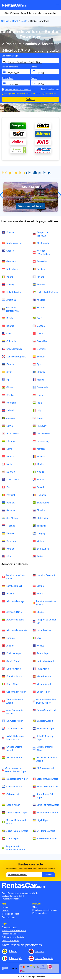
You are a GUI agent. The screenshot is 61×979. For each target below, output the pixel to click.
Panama (41, 479)
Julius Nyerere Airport (17, 830)
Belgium (41, 269)
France (40, 379)
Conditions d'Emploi (10, 940)
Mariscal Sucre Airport (17, 778)
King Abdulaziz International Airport (15, 848)
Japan (40, 418)
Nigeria (40, 471)
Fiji (7, 379)
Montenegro (43, 243)
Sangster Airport (45, 720)
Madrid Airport (44, 676)
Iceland (10, 410)
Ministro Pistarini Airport (45, 748)
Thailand (10, 525)
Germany (11, 261)
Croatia (10, 394)
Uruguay (41, 533)
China (40, 333)
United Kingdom (14, 292)
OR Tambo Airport (46, 830)
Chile (8, 333)
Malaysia (10, 471)
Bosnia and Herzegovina (12, 309)
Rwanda (10, 502)
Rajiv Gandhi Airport (47, 838)
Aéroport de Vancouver (42, 234)
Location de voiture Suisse (15, 577)
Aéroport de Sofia (15, 619)
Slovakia (41, 510)
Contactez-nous (8, 917)
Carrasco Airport (14, 786)
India (39, 402)
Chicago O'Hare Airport (14, 748)
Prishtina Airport (14, 653)
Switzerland (42, 261)
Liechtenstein (43, 433)
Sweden (41, 284)
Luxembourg (43, 441)
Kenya (9, 425)
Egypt (40, 364)
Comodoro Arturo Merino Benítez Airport (16, 769)
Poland (40, 487)
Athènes (10, 645)
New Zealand (12, 479)
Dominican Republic (16, 356)
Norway (10, 284)
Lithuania (10, 441)
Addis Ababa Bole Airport (45, 796)
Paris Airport (43, 668)
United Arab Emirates (47, 292)
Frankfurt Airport (14, 676)
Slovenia (10, 510)
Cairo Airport (12, 794)
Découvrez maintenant (30, 206)
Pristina (10, 593)
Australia (41, 299)
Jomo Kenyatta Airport (17, 812)
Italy (39, 410)
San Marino (12, 517)
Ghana (9, 387)
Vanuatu (10, 548)
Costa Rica (42, 341)
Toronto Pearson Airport (14, 701)
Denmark (41, 348)
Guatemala (42, 387)
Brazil (15, 20)
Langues (5, 907)
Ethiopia (41, 371)
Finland (40, 276)
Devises (5, 911)
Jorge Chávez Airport (47, 778)
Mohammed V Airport (47, 812)
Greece (10, 250)
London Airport (13, 668)
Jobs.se (13, 951)
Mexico (40, 464)
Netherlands (12, 269)
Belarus (10, 325)
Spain (9, 371)
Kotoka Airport (13, 804)
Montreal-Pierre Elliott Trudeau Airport (46, 701)
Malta (9, 464)
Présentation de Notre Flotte (14, 930)
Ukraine (10, 533)
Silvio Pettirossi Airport (48, 804)
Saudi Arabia (43, 502)
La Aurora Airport (14, 720)
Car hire (5, 20)
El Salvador (42, 517)
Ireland (9, 276)
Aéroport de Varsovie (16, 630)
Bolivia (9, 318)
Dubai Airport (12, 838)
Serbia (40, 556)
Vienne (40, 585)
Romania (41, 494)
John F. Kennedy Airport (45, 737)
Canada (41, 325)
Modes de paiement (10, 914)
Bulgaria (41, 307)
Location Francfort (46, 575)
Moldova (41, 456)
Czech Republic (14, 348)
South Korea (12, 433)
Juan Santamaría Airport (14, 711)
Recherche (30, 99)
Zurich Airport (43, 691)
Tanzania (41, 525)
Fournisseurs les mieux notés (44, 910)
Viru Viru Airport (14, 757)
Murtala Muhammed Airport (16, 822)
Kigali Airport (43, 820)
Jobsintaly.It (15, 958)
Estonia (10, 364)
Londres (10, 637)
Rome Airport (12, 684)
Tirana (40, 593)
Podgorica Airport (45, 660)
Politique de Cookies (11, 934)
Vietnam (41, 541)
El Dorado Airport (45, 768)
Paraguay (41, 425)
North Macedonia (14, 243)
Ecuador (41, 356)
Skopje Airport (13, 660)
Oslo (39, 637)
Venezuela (11, 541)
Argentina (11, 299)
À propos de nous (9, 927)
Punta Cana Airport (46, 710)
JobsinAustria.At (44, 958)
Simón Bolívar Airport (47, 786)
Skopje (40, 611)
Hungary (41, 394)
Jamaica (10, 418)
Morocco (41, 448)
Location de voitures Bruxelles (46, 603)
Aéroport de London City (46, 621)
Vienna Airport (44, 684)
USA (8, 556)
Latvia (9, 448)
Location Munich (14, 585)
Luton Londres (44, 630)
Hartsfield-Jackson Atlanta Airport (15, 737)
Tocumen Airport (14, 728)
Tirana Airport (43, 653)
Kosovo (10, 232)
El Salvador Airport (46, 728)
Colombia (11, 341)
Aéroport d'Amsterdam (43, 252)
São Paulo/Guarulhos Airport (46, 759)
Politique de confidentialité (13, 937)
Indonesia (11, 402)
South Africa (43, 548)
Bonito (24, 20)
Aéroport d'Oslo (14, 611)
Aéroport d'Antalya (15, 601)
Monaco (10, 456)
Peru (8, 487)
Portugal (10, 494)
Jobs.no (39, 951)
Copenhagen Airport (16, 691)
